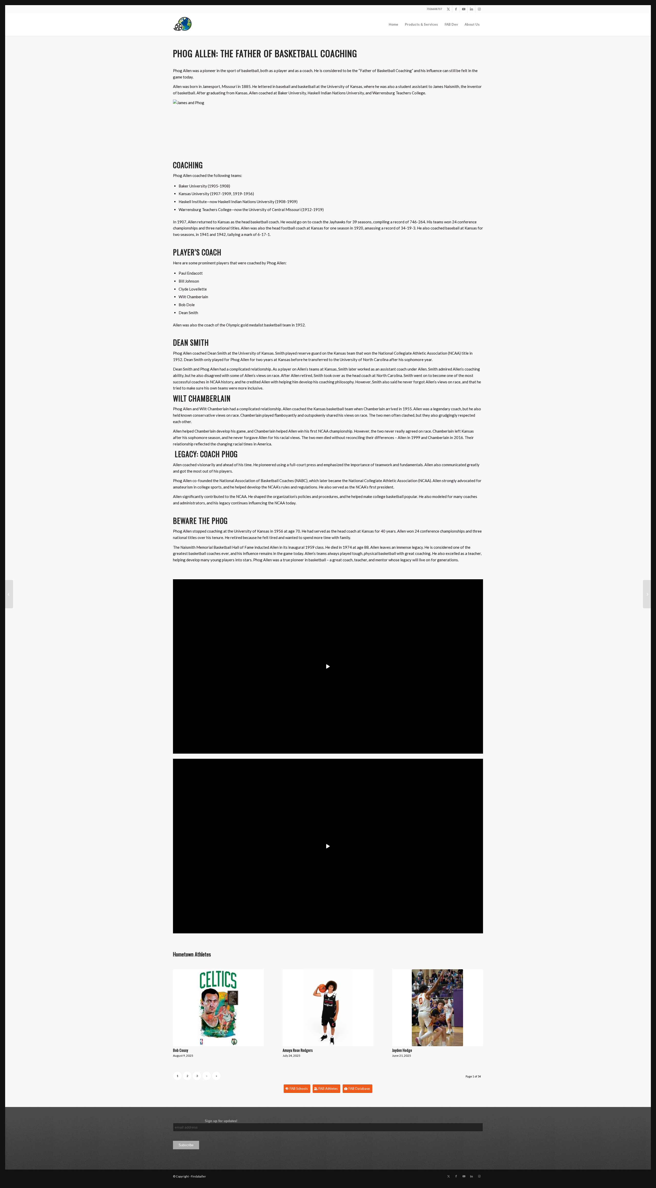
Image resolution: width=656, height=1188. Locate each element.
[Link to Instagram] (479, 9)
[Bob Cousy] (218, 1007)
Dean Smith (191, 342)
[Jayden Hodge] (437, 1007)
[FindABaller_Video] (184, 24)
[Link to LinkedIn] (471, 9)
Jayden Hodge (402, 1050)
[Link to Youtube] (463, 9)
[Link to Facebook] (456, 9)
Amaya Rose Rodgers (298, 1050)
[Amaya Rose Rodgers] (328, 1007)
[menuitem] (393, 24)
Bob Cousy (180, 1050)
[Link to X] (448, 9)
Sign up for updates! (205, 1121)
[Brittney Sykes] (9, 594)
